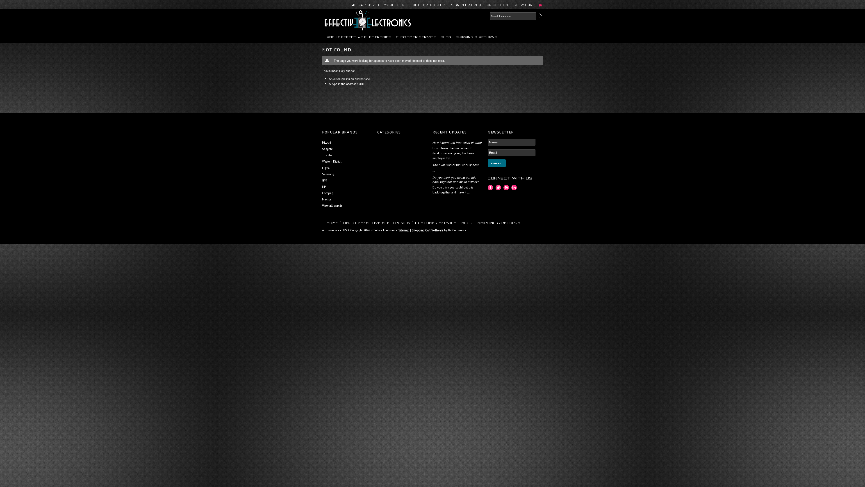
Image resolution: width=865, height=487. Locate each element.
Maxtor (326, 199)
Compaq (327, 193)
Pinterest (506, 188)
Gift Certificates (429, 5)
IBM (324, 180)
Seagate (327, 149)
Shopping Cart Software (427, 230)
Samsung (328, 174)
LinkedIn (514, 188)
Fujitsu (326, 168)
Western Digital (331, 161)
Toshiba (327, 155)
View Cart (525, 5)
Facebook (490, 188)
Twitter (498, 188)
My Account (395, 5)
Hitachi (326, 142)
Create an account (490, 5)
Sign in (457, 5)
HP (324, 187)
